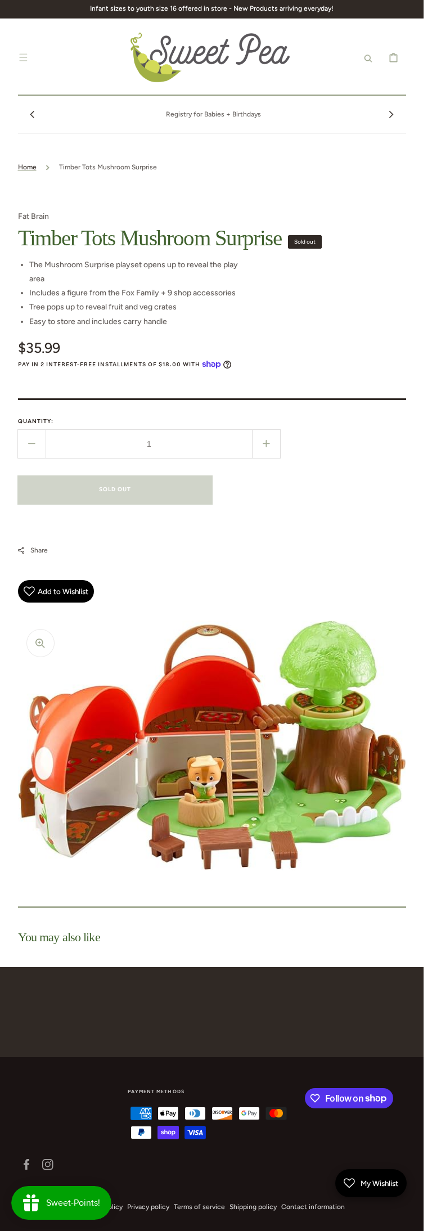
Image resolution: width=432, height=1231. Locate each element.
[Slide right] (391, 114)
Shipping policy (253, 1207)
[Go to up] (409, 1216)
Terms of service (199, 1207)
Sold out (115, 489)
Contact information (313, 1207)
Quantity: (35, 421)
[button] (23, 57)
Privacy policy (148, 1207)
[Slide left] (32, 114)
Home (27, 167)
